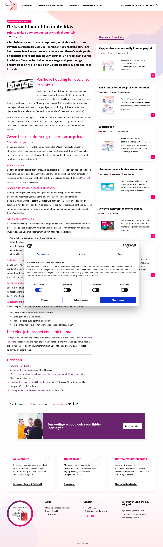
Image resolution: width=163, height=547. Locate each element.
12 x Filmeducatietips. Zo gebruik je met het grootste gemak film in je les (44, 374)
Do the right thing (18, 369)
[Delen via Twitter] (70, 404)
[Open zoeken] (157, 5)
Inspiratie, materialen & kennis (50, 5)
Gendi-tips (27, 5)
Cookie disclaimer (82, 543)
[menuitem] (27, 5)
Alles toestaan (118, 300)
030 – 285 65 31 (89, 507)
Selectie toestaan (81, 300)
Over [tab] (120, 254)
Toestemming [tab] (43, 254)
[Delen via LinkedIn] (77, 404)
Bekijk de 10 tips (132, 426)
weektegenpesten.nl (131, 517)
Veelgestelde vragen (92, 5)
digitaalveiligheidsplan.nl (133, 510)
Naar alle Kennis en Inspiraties (19, 21)
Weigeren (45, 300)
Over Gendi (74, 5)
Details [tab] (81, 254)
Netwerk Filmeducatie (20, 365)
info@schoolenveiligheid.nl (95, 511)
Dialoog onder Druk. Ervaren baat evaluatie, (30, 390)
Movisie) (80, 111)
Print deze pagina (17, 404)
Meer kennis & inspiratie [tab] (111, 37)
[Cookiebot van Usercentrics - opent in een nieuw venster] (125, 246)
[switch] (67, 290)
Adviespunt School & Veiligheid (139, 5)
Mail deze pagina (40, 404)
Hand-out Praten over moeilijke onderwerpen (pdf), (34, 382)
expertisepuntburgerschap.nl (134, 514)
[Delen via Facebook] (73, 404)
